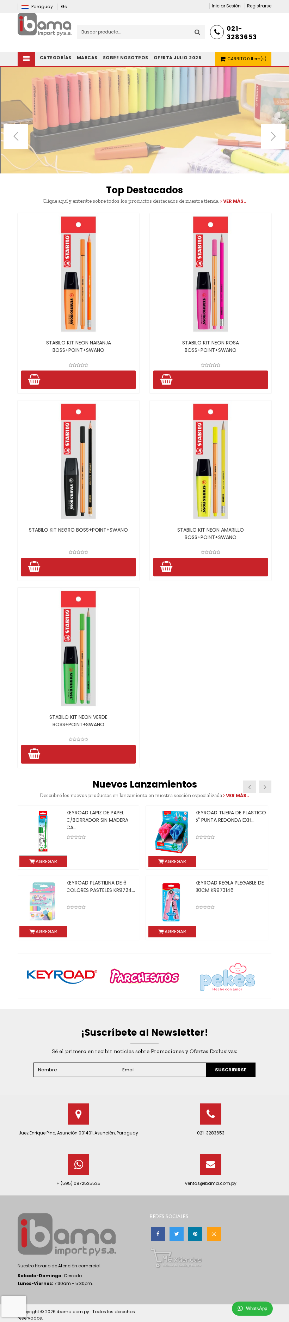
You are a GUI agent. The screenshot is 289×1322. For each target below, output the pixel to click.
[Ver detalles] (78, 274)
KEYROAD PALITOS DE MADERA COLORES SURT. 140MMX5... (101, 886)
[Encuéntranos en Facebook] (158, 1234)
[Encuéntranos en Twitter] (177, 1234)
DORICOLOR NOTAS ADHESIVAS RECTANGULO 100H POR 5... (230, 820)
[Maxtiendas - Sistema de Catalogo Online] (176, 1258)
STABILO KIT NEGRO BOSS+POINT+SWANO (78, 529)
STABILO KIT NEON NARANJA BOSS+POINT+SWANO (78, 346)
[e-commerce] (45, 24)
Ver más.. (234, 201)
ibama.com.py (73, 1312)
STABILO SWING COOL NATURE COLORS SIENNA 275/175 (231, 886)
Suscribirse (230, 1069)
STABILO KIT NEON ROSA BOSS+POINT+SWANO (210, 346)
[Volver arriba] (281, 1309)
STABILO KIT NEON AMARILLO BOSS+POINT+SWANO (210, 533)
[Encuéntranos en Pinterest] (195, 1234)
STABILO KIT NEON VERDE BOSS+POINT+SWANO (78, 721)
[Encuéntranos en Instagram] (214, 1234)
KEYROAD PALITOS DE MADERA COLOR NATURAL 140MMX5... (101, 816)
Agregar (46, 861)
